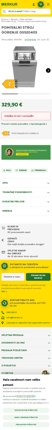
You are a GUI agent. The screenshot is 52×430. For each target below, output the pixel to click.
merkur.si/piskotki (25, 396)
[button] (26, 68)
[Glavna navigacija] (48, 4)
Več (3, 292)
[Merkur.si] (9, 4)
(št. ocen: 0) (43, 40)
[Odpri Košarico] (41, 4)
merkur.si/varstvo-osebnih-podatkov (21, 400)
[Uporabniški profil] (33, 4)
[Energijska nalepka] (6, 133)
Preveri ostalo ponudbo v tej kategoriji (23, 124)
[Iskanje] (4, 11)
